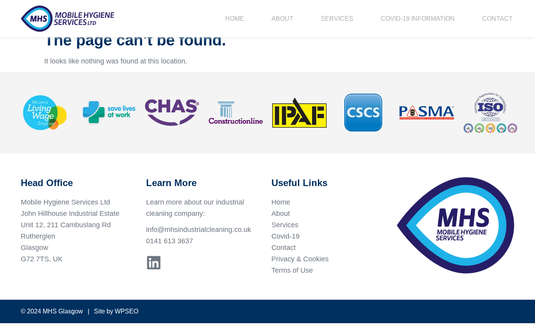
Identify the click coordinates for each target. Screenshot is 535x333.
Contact (497, 18)
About (282, 18)
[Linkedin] (153, 262)
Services (337, 18)
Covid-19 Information (418, 18)
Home (234, 18)
